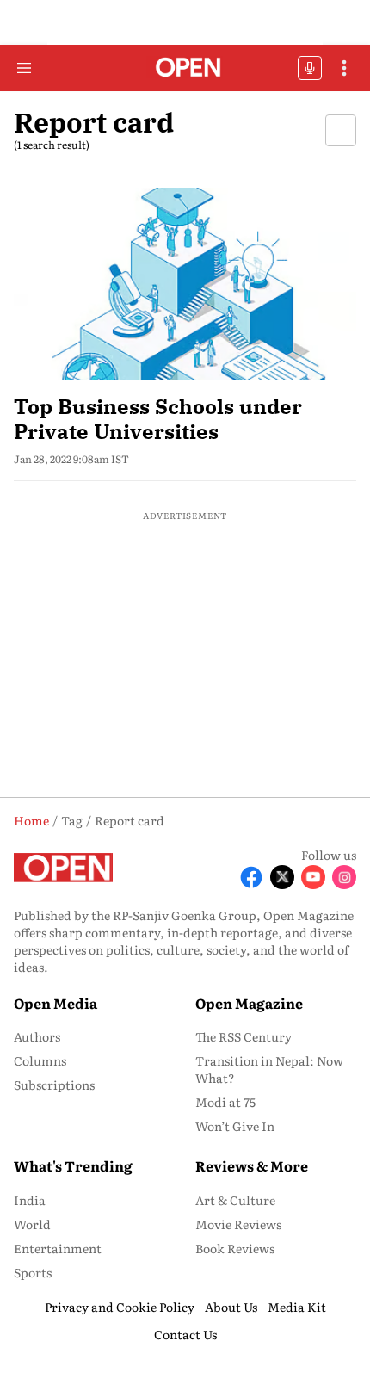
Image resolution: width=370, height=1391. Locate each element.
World (32, 1224)
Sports (33, 1272)
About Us (231, 1306)
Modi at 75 (225, 1101)
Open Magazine (249, 1002)
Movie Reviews (238, 1224)
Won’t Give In (234, 1125)
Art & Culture (235, 1200)
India (30, 1200)
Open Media (55, 1002)
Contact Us (185, 1334)
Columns (40, 1060)
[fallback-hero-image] (185, 284)
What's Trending (73, 1165)
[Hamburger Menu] (24, 68)
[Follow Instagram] (344, 877)
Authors (37, 1036)
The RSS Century (243, 1036)
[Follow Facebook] (251, 877)
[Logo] (185, 68)
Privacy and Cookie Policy (119, 1306)
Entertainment (58, 1248)
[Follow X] (282, 877)
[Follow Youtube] (313, 877)
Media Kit (297, 1306)
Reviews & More (251, 1165)
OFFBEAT (310, 68)
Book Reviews (234, 1248)
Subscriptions (54, 1084)
